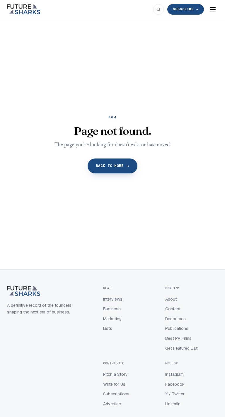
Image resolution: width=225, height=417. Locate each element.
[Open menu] (212, 9)
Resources (175, 318)
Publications (176, 328)
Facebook (175, 384)
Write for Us (114, 384)
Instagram (174, 374)
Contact (172, 308)
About (171, 299)
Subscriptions (116, 394)
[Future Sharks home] (23, 9)
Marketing (112, 318)
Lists (107, 328)
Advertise (112, 403)
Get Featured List (181, 348)
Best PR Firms (178, 338)
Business (112, 308)
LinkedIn (172, 403)
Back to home (112, 165)
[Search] (158, 9)
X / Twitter (175, 394)
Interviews (112, 299)
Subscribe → (185, 9)
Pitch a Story (115, 374)
